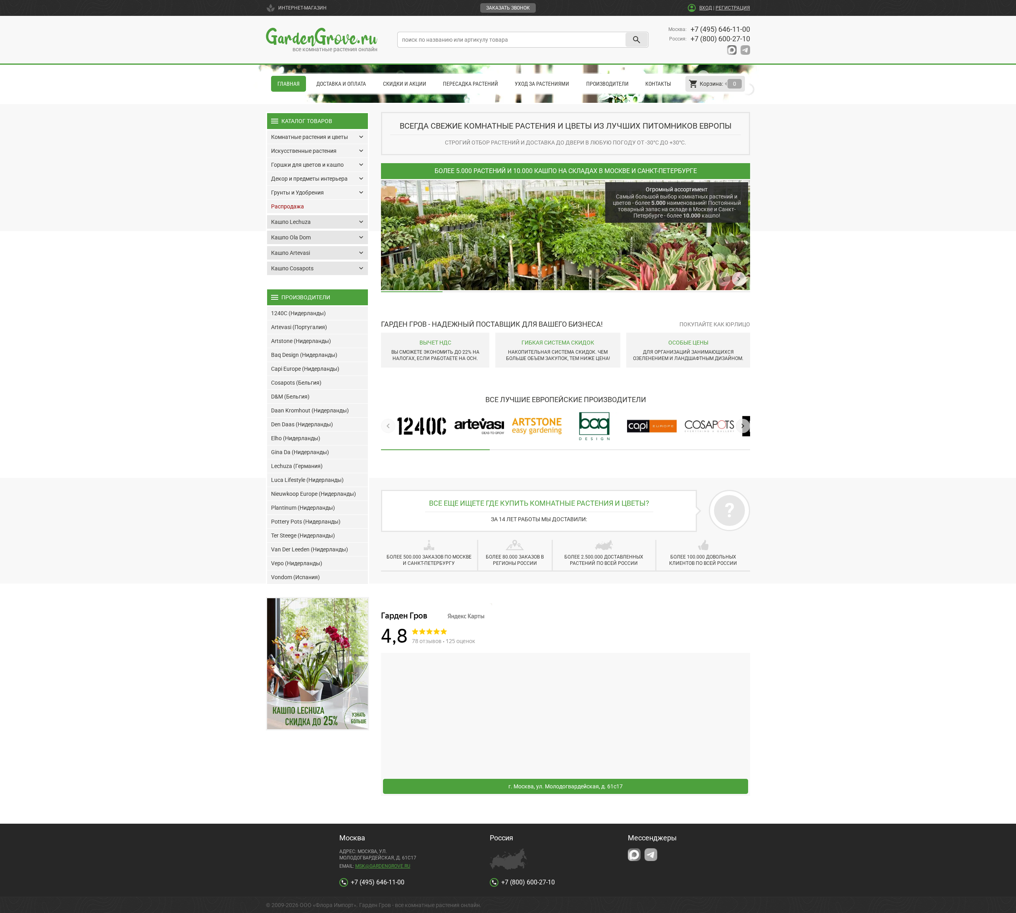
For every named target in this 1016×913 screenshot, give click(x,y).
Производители (607, 84)
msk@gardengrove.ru (382, 866)
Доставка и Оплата (341, 84)
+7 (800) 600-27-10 (720, 39)
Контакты (658, 84)
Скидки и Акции (404, 84)
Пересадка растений (470, 84)
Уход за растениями (542, 84)
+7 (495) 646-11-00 (720, 29)
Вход (705, 8)
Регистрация (733, 8)
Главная (288, 84)
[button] (723, 279)
